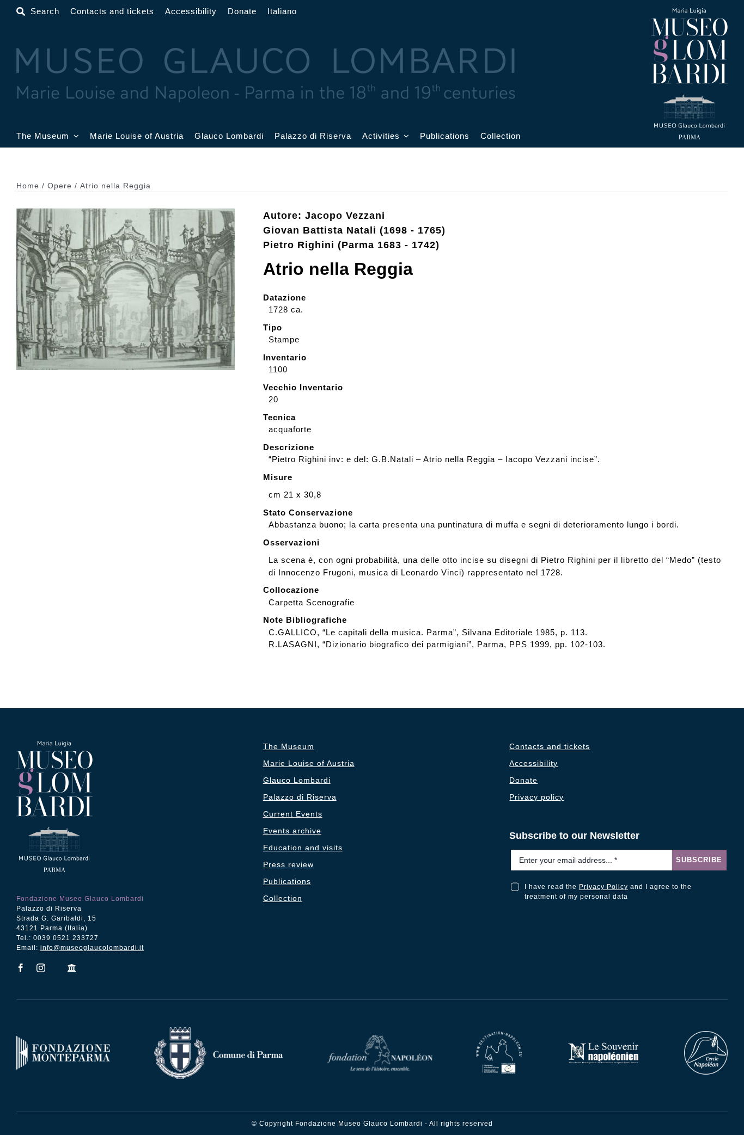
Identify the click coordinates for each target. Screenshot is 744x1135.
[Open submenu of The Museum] (74, 136)
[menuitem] (282, 11)
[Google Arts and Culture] (72, 968)
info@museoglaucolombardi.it (92, 948)
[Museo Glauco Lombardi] (689, 12)
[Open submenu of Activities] (405, 136)
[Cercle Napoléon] (706, 1035)
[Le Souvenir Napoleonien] (603, 1045)
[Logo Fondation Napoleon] (379, 1039)
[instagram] (41, 968)
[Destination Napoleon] (499, 1035)
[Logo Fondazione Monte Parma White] (63, 1040)
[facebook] (21, 968)
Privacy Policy (603, 887)
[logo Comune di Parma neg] (218, 1031)
